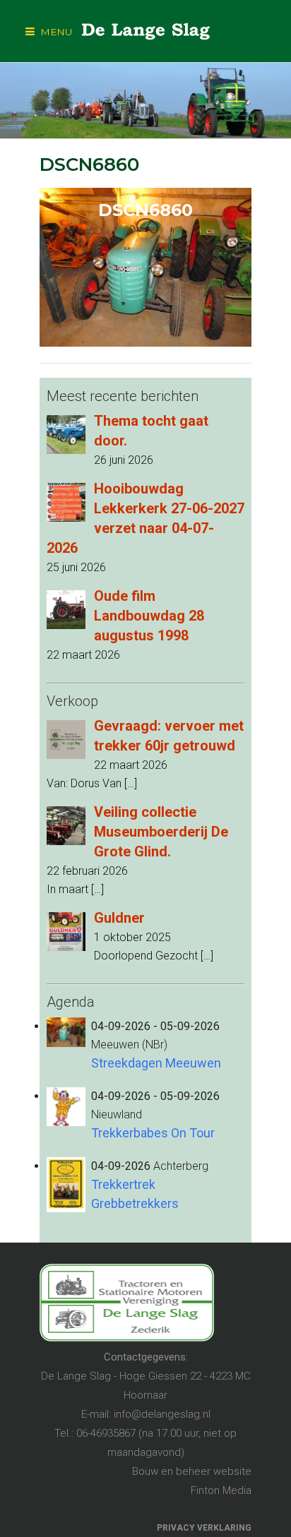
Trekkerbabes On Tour (153, 1132)
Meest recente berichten (122, 396)
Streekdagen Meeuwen (156, 1062)
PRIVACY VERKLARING (204, 1528)
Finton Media (221, 1490)
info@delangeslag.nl (162, 1414)
